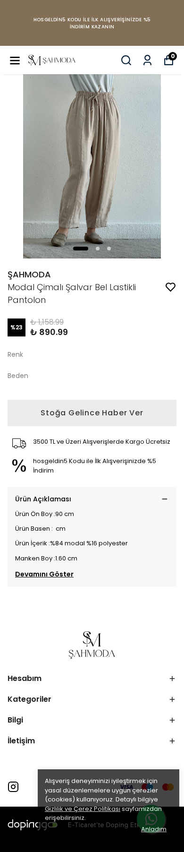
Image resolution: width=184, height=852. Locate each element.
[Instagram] (13, 786)
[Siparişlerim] (147, 60)
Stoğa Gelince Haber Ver (92, 412)
